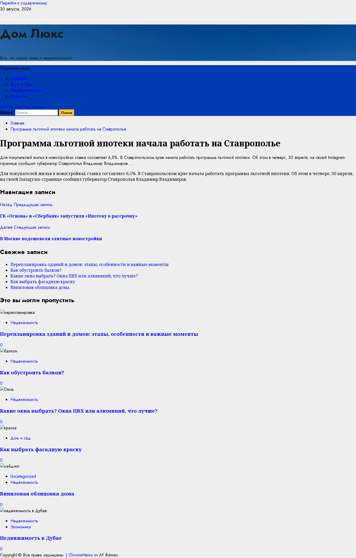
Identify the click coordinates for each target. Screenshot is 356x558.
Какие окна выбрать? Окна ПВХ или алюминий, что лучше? (74, 276)
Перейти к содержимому (23, 3)
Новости (18, 96)
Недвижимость (25, 90)
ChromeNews (81, 555)
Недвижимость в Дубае (31, 538)
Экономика (20, 527)
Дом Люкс (32, 33)
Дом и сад (21, 84)
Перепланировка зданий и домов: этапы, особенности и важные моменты (89, 264)
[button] (15, 68)
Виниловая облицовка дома (39, 287)
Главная (18, 78)
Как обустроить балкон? (36, 270)
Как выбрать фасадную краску (42, 281)
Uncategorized (23, 476)
